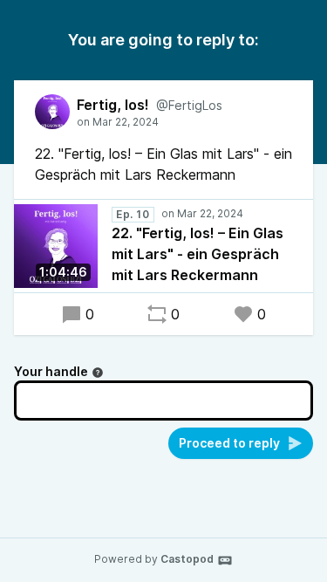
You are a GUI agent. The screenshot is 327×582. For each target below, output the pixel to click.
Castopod (187, 558)
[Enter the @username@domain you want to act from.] (98, 372)
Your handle (51, 371)
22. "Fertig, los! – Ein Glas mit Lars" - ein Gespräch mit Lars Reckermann (197, 254)
